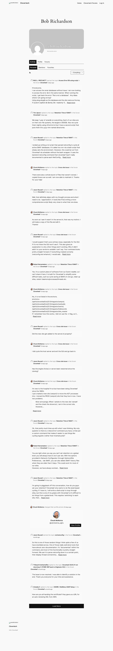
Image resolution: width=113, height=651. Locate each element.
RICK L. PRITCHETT (39, 80)
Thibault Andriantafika (40, 565)
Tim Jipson (37, 113)
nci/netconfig (59, 535)
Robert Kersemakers (40, 264)
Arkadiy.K (36, 587)
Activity (32, 62)
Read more (71, 103)
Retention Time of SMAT (63, 113)
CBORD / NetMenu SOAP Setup (64, 587)
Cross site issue (63, 167)
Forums (47, 62)
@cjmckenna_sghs (56, 523)
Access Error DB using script (68, 80)
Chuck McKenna (38, 167)
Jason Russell (38, 137)
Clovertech (24, 3)
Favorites (50, 67)
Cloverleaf (43, 83)
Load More (57, 606)
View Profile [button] (75, 525)
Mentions (42, 67)
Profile (40, 62)
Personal (33, 67)
